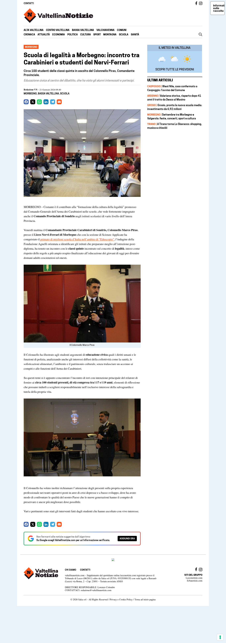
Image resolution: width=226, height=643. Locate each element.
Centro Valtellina (57, 30)
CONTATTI (29, 3)
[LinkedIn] (46, 101)
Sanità (135, 34)
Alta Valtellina (34, 30)
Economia (58, 34)
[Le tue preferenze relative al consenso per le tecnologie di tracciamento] (220, 637)
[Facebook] (26, 101)
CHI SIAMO (70, 569)
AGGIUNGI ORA (127, 538)
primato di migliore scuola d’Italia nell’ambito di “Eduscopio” (77, 239)
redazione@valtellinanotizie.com (96, 590)
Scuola (123, 34)
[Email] (59, 101)
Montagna (109, 34)
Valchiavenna (105, 30)
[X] (32, 101)
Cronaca (29, 34)
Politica (72, 34)
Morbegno (30, 93)
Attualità (44, 34)
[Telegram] (52, 101)
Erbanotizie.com (194, 580)
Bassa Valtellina (83, 30)
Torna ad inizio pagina (145, 599)
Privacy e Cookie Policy (121, 599)
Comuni (121, 30)
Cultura (85, 34)
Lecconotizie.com (194, 577)
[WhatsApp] (39, 101)
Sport (97, 34)
